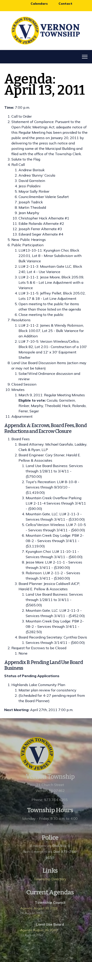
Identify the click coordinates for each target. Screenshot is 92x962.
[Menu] (85, 56)
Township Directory (50, 879)
